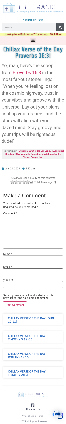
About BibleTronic (33, 20)
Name (7, 254)
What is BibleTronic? (33, 415)
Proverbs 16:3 (27, 72)
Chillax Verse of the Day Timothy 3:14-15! (26, 337)
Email (7, 266)
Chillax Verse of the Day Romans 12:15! (26, 355)
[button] (33, 40)
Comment (10, 213)
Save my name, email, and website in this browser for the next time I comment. (28, 296)
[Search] (60, 27)
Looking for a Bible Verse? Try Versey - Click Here (33, 34)
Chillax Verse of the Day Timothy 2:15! (26, 373)
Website (8, 279)
